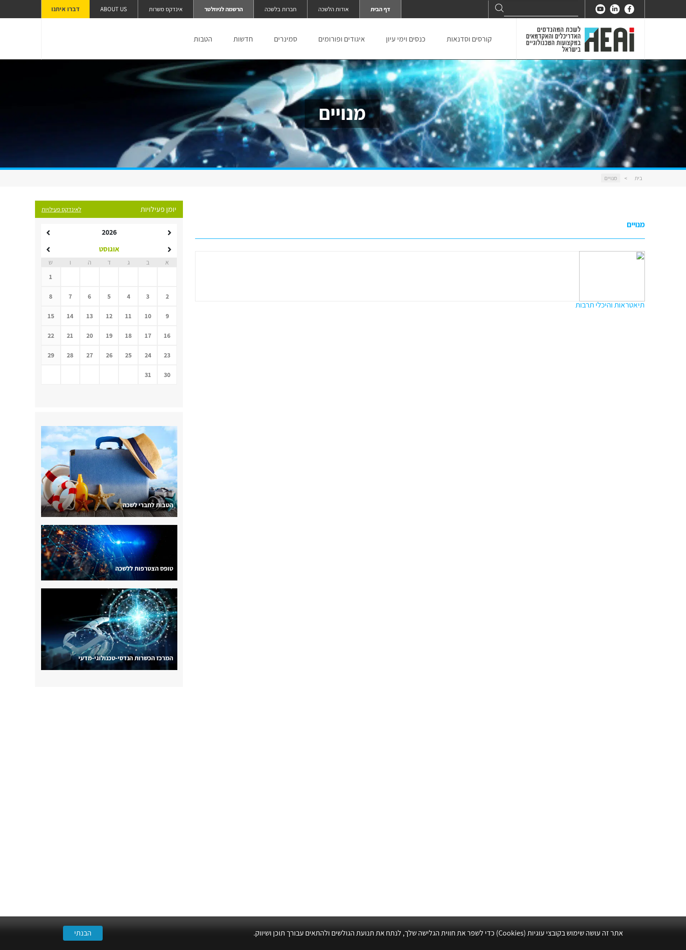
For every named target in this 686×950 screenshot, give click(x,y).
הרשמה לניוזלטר (223, 9)
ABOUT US (113, 9)
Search (499, 8)
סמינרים (285, 39)
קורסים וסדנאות (469, 39)
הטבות (203, 39)
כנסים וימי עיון (406, 39)
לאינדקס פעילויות (61, 209)
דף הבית (380, 9)
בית (638, 178)
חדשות (243, 39)
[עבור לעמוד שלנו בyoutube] (600, 9)
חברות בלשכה (280, 9)
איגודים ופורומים (341, 39)
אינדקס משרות (165, 9)
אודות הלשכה (333, 9)
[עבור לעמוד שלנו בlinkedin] (615, 9)
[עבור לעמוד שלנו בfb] (629, 9)
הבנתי (82, 933)
